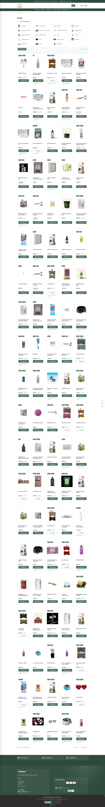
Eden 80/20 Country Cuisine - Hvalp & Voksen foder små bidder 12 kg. (66, 629)
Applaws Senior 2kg (66, 388)
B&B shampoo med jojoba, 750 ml (22, 526)
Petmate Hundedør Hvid (51, 178)
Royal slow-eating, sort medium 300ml (81, 320)
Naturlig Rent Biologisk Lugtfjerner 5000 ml (23, 320)
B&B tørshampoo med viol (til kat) (23, 355)
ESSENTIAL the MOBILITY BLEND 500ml (23, 457)
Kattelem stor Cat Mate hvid (52, 389)
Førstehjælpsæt (36, 731)
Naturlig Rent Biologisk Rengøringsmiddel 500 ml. (38, 389)
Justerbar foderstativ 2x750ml (51, 629)
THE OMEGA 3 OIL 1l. (51, 143)
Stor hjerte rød (79, 697)
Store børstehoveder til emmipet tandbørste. (38, 526)
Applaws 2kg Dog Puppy (51, 108)
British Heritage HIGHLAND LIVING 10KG (66, 284)
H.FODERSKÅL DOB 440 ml (52, 732)
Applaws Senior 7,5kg (80, 628)
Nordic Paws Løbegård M (23, 144)
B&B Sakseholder (51, 663)
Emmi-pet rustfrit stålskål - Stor (65, 698)
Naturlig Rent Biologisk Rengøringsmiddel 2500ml (38, 457)
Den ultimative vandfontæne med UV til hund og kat (37, 108)
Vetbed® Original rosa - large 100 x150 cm (52, 560)
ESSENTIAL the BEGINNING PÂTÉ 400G (23, 595)
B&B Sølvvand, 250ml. (66, 249)
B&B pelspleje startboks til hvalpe (81, 595)
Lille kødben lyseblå (80, 354)
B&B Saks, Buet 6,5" (51, 422)
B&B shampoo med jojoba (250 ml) (80, 457)
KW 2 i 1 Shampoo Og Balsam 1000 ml (66, 663)
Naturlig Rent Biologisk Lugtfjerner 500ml (81, 144)
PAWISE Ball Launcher (52, 594)
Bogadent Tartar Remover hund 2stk (22, 698)
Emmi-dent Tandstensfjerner (80, 526)
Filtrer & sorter (22, 49)
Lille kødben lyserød (66, 422)
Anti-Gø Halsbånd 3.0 (37, 143)
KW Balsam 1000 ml (22, 663)
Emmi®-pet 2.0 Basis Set (22, 178)
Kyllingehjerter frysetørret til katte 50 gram (37, 178)
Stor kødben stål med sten (80, 663)
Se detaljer (52, 80)
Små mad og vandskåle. (38, 663)
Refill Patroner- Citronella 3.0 (50, 214)
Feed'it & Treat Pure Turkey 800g (66, 526)
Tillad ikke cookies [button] (56, 802)
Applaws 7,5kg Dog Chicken (80, 492)
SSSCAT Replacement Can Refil (22, 389)
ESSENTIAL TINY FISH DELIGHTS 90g (66, 492)
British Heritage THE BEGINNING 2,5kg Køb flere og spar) (38, 698)
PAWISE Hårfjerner (22, 73)
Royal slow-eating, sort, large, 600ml (38, 560)
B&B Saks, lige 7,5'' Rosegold (66, 355)
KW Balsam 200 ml (80, 560)
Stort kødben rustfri (37, 491)
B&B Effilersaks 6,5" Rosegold (80, 108)
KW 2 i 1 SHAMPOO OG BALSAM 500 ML (81, 732)
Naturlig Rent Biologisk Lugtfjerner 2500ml (81, 214)
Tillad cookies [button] (47, 802)
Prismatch (20, 107)
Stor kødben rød (65, 560)
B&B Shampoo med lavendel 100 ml (22, 214)
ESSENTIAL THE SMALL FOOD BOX (66, 144)
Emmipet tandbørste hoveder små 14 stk (66, 457)
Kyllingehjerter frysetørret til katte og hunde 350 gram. (38, 320)
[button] (52, 804)
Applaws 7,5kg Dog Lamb (22, 560)
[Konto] (77, 5)
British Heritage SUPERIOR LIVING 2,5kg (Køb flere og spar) (23, 732)
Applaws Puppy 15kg (51, 697)
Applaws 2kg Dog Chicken (80, 178)
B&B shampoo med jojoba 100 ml (80, 389)
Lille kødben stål (50, 283)
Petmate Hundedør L (37, 249)
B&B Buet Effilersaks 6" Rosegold (38, 214)
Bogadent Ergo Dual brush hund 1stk (51, 320)
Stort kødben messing (52, 73)
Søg (73, 5)
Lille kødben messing (80, 422)
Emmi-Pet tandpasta (22, 283)
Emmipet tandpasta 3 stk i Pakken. (52, 355)
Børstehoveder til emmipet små (22, 423)
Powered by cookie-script (52, 806)
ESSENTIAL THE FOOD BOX (66, 214)
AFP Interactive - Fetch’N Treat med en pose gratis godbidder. (66, 178)
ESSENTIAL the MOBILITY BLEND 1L (51, 492)
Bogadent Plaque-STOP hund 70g (81, 74)
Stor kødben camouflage (21, 629)
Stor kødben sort (51, 525)
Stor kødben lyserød (22, 491)
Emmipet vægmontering (65, 595)
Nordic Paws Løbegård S (66, 74)
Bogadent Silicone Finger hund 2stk (22, 250)
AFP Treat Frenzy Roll (80, 249)
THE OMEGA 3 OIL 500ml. (80, 284)
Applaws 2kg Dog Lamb (52, 249)
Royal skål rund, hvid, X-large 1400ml (66, 732)
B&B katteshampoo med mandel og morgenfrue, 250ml (66, 108)
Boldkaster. (35, 354)
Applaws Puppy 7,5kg (52, 457)
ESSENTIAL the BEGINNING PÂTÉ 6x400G (36, 629)
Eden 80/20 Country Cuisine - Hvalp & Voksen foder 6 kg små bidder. (38, 595)
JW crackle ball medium (38, 422)
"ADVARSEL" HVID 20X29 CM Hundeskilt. (67, 320)
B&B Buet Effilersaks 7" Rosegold (38, 284)
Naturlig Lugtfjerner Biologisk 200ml (37, 74)
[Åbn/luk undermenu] (40, 10)
